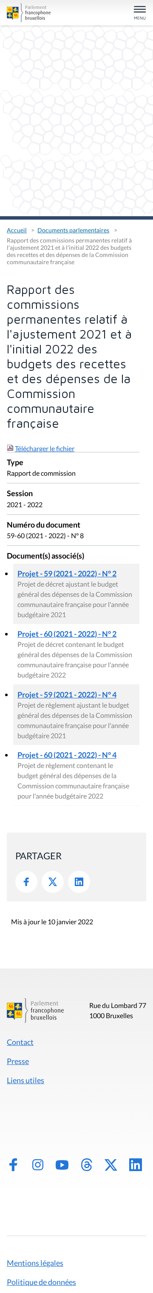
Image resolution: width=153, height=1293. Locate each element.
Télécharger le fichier (44, 448)
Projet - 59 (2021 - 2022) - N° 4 (66, 694)
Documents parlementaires (73, 230)
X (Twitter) (111, 1164)
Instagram (37, 1164)
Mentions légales (35, 1263)
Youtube (62, 1164)
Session (20, 494)
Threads (86, 1164)
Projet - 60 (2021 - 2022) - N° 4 (66, 754)
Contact (20, 1042)
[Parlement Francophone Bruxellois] (29, 12)
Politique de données (41, 1282)
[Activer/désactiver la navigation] (139, 13)
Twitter (53, 882)
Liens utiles (25, 1080)
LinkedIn (79, 882)
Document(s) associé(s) (45, 556)
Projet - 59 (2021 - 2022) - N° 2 (66, 573)
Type (15, 463)
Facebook (26, 882)
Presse (18, 1061)
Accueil (17, 230)
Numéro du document (43, 525)
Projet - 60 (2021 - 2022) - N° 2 (66, 633)
